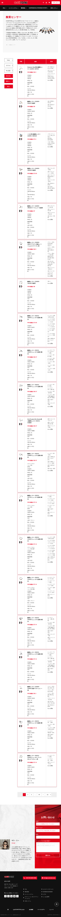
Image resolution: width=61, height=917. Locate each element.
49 (39, 794)
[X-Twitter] (17, 896)
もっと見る (50, 80)
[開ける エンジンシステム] (18, 8)
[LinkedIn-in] (11, 896)
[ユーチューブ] (14, 896)
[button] (2, 2)
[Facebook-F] (5, 896)
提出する (48, 855)
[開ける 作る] (5, 8)
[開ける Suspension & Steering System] (47, 8)
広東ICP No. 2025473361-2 (53, 914)
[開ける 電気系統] (25, 8)
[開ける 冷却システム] (57, 8)
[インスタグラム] (8, 896)
